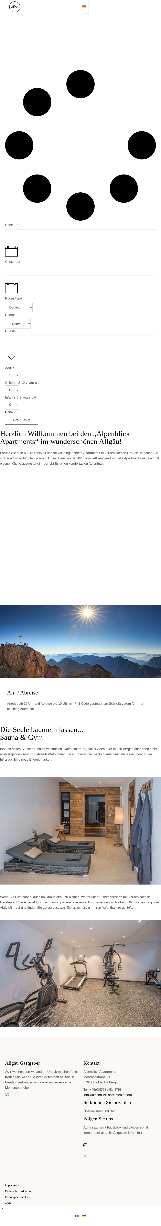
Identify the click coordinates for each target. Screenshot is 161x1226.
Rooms (10, 315)
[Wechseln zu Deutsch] (84, 1216)
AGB (8, 1203)
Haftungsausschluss (17, 1197)
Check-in (11, 225)
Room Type (13, 298)
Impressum (12, 1185)
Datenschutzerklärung (18, 1191)
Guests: (11, 331)
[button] (85, 7)
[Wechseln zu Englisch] (76, 1216)
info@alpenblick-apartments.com (107, 1095)
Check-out (12, 262)
